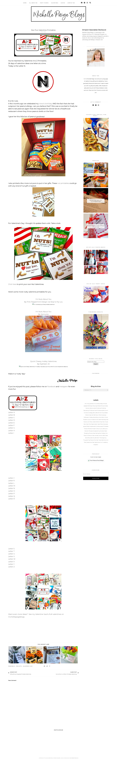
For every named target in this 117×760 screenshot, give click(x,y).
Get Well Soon (95, 415)
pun (99, 428)
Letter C (11, 418)
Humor (89, 419)
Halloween (86, 417)
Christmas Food (93, 410)
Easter (63, 2)
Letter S (11, 549)
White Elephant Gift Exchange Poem (96, 200)
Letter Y (11, 564)
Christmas (98, 408)
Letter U (11, 554)
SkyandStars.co (74, 758)
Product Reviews (88, 428)
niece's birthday (45, 104)
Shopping (86, 433)
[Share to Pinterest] (50, 666)
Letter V (11, 556)
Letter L (11, 483)
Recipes (91, 431)
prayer (101, 426)
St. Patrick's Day (91, 435)
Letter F (11, 425)
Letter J (11, 478)
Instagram (64, 387)
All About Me (33, 2)
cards (94, 408)
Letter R (11, 499)
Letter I (11, 433)
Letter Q (11, 496)
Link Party (90, 421)
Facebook (51, 387)
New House (105, 421)
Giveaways (103, 415)
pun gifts (19, 666)
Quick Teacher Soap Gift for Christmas (95, 226)
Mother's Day (99, 421)
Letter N (11, 488)
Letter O (11, 491)
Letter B (11, 415)
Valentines (54, 2)
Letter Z (11, 567)
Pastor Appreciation (92, 426)
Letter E (11, 423)
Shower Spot (92, 433)
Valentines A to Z (99, 442)
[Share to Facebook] (45, 666)
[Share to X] (47, 666)
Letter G (11, 428)
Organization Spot (95, 424)
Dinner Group (101, 412)
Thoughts (85, 440)
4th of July (87, 403)
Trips (100, 440)
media (94, 421)
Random (87, 431)
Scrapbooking (96, 431)
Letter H (11, 431)
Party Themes (44, 2)
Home (25, 2)
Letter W (11, 559)
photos (98, 426)
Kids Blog (103, 419)
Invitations (93, 419)
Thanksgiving (102, 437)
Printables (11, 666)
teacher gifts (94, 437)
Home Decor (102, 417)
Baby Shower (103, 403)
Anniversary (97, 403)
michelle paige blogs (55, 758)
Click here (12, 284)
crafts (96, 412)
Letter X (11, 562)
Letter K (11, 481)
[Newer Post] (32, 673)
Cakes (106, 406)
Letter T (11, 551)
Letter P (11, 494)
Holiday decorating (94, 417)
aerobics (92, 403)
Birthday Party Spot (93, 406)
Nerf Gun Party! (96, 174)
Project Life (95, 428)
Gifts (100, 415)
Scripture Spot (103, 431)
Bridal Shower (101, 406)
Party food (102, 424)
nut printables (63, 183)
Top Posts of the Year (93, 440)
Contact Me (71, 2)
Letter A (11, 412)
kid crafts (98, 419)
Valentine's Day (28, 666)
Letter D (11, 420)
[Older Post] (55, 673)
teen (98, 437)
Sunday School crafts (100, 435)
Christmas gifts (100, 410)
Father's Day (88, 415)
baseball (86, 406)
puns (106, 428)
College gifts (92, 412)
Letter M (11, 486)
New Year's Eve (87, 424)
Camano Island (89, 408)
